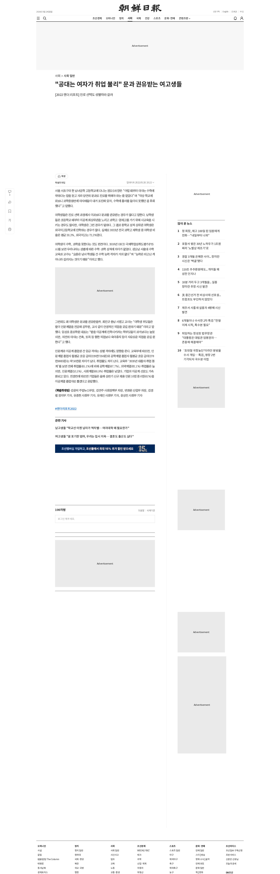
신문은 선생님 (232, 859)
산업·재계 (141, 863)
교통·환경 (115, 872)
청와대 (78, 854)
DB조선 (229, 872)
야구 (171, 854)
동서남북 (42, 868)
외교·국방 (79, 868)
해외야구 (173, 859)
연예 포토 (200, 863)
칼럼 (40, 854)
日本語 (234, 11)
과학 (139, 859)
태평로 (41, 863)
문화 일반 (200, 868)
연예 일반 (200, 850)
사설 (40, 850)
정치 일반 (79, 850)
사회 (57, 76)
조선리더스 (231, 846)
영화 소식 (200, 859)
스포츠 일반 (174, 850)
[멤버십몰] (105, 448)
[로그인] (242, 18)
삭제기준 (151, 510)
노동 (113, 868)
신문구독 (216, 11)
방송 (203, 854)
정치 (77, 846)
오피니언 (42, 846)
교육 (113, 863)
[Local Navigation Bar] (38, 18)
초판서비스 (231, 854)
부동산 (140, 872)
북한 (77, 863)
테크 (139, 854)
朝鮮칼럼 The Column (48, 859)
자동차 (140, 868)
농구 (171, 872)
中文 (242, 11)
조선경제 (141, 846)
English (225, 11)
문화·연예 (200, 846)
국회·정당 (79, 859)
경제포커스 (43, 872)
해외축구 (173, 868)
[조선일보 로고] (140, 8)
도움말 (141, 510)
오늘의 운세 (231, 863)
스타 (198, 854)
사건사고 (115, 854)
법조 (113, 859)
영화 (201, 872)
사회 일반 (69, 76)
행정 (77, 872)
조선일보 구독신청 (234, 850)
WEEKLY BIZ (143, 850)
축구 (171, 863)
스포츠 (172, 846)
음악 (207, 859)
